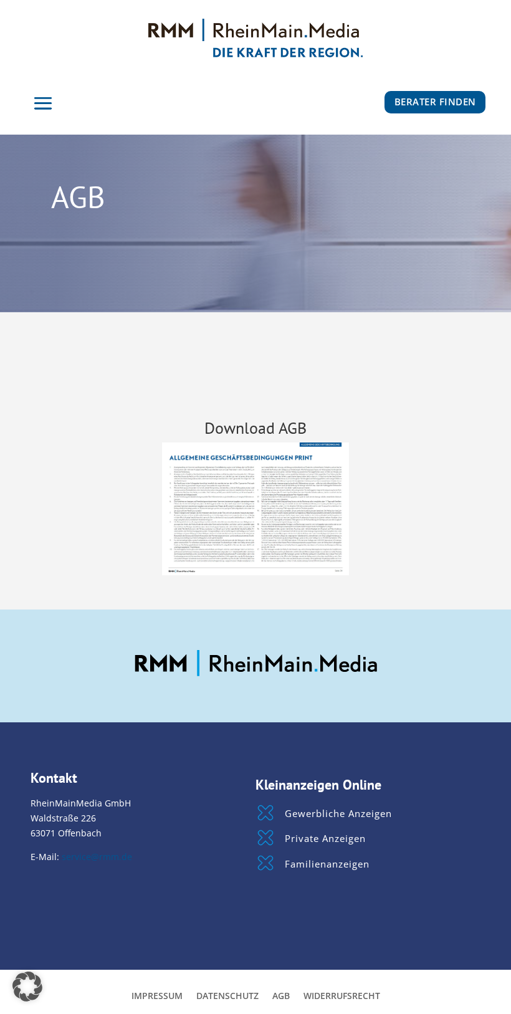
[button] (27, 986)
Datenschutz (227, 997)
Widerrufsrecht (341, 997)
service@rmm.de (97, 857)
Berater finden (435, 101)
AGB (281, 997)
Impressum (157, 997)
